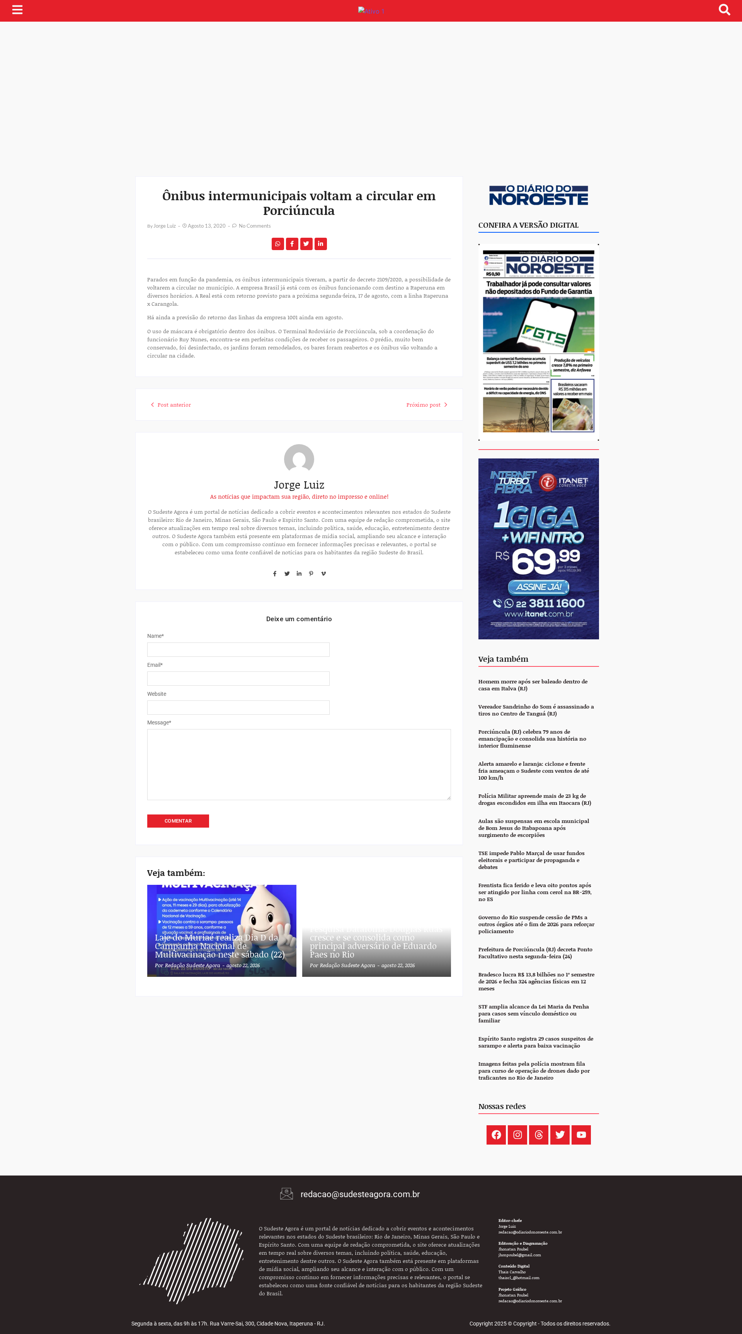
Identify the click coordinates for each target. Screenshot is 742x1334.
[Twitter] (287, 573)
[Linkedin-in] (299, 573)
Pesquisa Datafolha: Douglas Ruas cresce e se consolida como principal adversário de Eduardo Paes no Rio (376, 942)
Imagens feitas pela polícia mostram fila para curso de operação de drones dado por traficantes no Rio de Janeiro (534, 1071)
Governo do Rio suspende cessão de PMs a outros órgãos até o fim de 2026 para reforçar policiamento (536, 924)
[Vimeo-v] (323, 573)
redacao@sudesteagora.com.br (360, 1194)
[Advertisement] (371, 80)
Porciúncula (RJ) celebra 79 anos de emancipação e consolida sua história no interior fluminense (532, 739)
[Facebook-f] (275, 573)
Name (155, 636)
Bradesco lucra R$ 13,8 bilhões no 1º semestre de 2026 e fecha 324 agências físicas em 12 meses (536, 981)
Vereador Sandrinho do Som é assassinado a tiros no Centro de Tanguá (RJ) (536, 710)
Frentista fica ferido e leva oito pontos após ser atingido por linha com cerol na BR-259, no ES (535, 892)
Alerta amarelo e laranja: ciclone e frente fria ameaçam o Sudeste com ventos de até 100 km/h (533, 771)
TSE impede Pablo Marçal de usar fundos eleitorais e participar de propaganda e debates (531, 860)
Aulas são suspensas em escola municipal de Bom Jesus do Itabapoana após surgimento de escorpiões (533, 828)
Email (155, 665)
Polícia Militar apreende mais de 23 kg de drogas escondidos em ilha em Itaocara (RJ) (534, 799)
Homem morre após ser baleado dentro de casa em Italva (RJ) (532, 685)
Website (156, 694)
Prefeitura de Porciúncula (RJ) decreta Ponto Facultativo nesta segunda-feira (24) (535, 953)
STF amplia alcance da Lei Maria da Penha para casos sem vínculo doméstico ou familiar (533, 1013)
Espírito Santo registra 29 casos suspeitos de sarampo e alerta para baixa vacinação (535, 1042)
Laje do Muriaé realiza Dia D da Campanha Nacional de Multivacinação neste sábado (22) (220, 946)
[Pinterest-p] (311, 573)
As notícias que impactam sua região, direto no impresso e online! (299, 496)
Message (159, 722)
